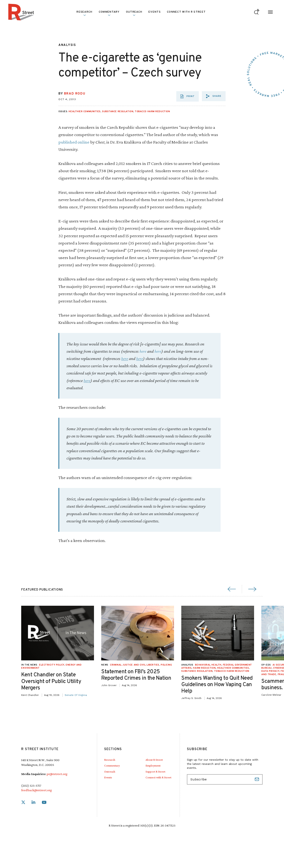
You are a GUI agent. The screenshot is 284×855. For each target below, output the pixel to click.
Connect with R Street (186, 12)
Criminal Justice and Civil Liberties (134, 664)
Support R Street (155, 771)
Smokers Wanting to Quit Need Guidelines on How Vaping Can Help (217, 685)
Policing (166, 664)
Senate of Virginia (76, 695)
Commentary (112, 765)
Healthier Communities (85, 111)
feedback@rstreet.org (36, 790)
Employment (153, 765)
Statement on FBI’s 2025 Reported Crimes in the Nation (136, 675)
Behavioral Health (208, 664)
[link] (23, 803)
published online (74, 142)
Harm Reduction (204, 668)
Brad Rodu (74, 94)
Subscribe (257, 779)
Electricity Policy (51, 664)
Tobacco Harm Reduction (152, 111)
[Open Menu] (270, 12)
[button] (214, 96)
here (143, 351)
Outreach (134, 12)
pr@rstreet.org (57, 774)
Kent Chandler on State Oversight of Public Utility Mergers (51, 681)
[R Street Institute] (21, 12)
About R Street (154, 759)
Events (154, 12)
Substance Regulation (117, 111)
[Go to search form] (256, 12)
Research (109, 759)
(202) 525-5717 (31, 785)
